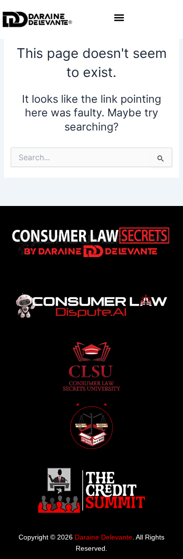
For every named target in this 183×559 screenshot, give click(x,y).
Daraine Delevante (103, 537)
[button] (119, 18)
